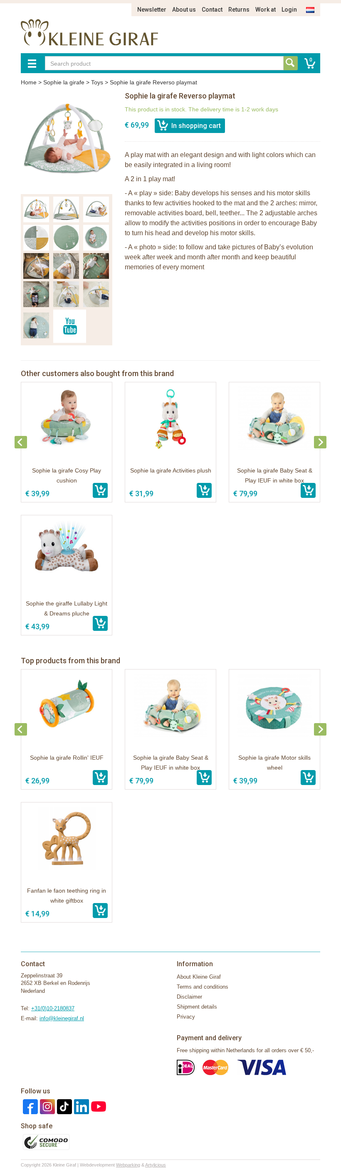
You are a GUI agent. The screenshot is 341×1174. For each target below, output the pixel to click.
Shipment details (197, 1007)
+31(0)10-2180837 (52, 1008)
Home (29, 82)
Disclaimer (189, 997)
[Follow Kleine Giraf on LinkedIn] (80, 1106)
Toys (97, 82)
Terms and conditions (202, 987)
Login (289, 9)
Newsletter (151, 9)
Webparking (128, 1164)
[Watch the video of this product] (69, 326)
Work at (265, 9)
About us (184, 9)
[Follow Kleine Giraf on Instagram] (46, 1106)
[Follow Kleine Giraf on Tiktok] (63, 1106)
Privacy (186, 1017)
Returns (239, 9)
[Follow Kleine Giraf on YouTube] (97, 1106)
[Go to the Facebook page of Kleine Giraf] (29, 1106)
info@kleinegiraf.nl (62, 1018)
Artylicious (155, 1164)
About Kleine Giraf (199, 977)
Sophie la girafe (63, 82)
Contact (212, 9)
